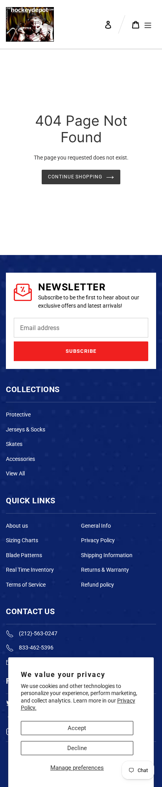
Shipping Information (107, 555)
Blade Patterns (24, 555)
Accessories (20, 459)
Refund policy (97, 585)
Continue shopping (75, 177)
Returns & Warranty (105, 570)
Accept (77, 728)
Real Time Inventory (30, 570)
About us (17, 526)
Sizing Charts (22, 540)
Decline (77, 748)
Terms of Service (26, 585)
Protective (18, 414)
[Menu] (148, 24)
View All (15, 473)
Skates (14, 444)
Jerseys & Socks (25, 429)
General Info (96, 526)
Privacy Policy (98, 540)
